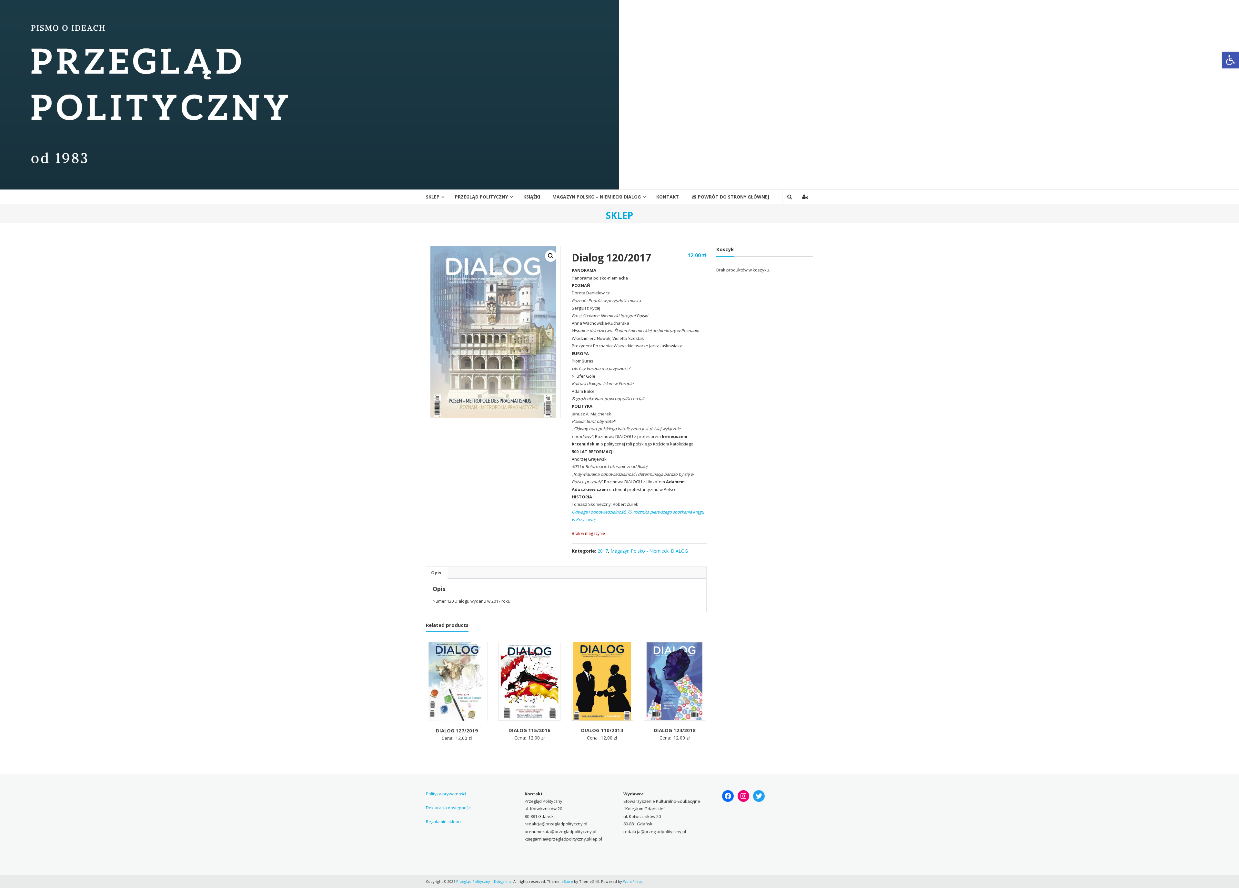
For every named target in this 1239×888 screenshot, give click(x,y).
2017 (603, 551)
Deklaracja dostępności (448, 808)
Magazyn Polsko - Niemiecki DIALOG (649, 551)
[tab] (436, 572)
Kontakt (667, 197)
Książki (531, 197)
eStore (567, 881)
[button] (1230, 60)
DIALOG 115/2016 (529, 730)
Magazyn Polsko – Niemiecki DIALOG (596, 197)
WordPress (632, 881)
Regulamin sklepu (443, 821)
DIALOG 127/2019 (457, 730)
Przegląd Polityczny (481, 197)
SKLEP (432, 197)
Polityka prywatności (446, 794)
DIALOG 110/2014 (602, 730)
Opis (436, 573)
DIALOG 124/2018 (675, 730)
